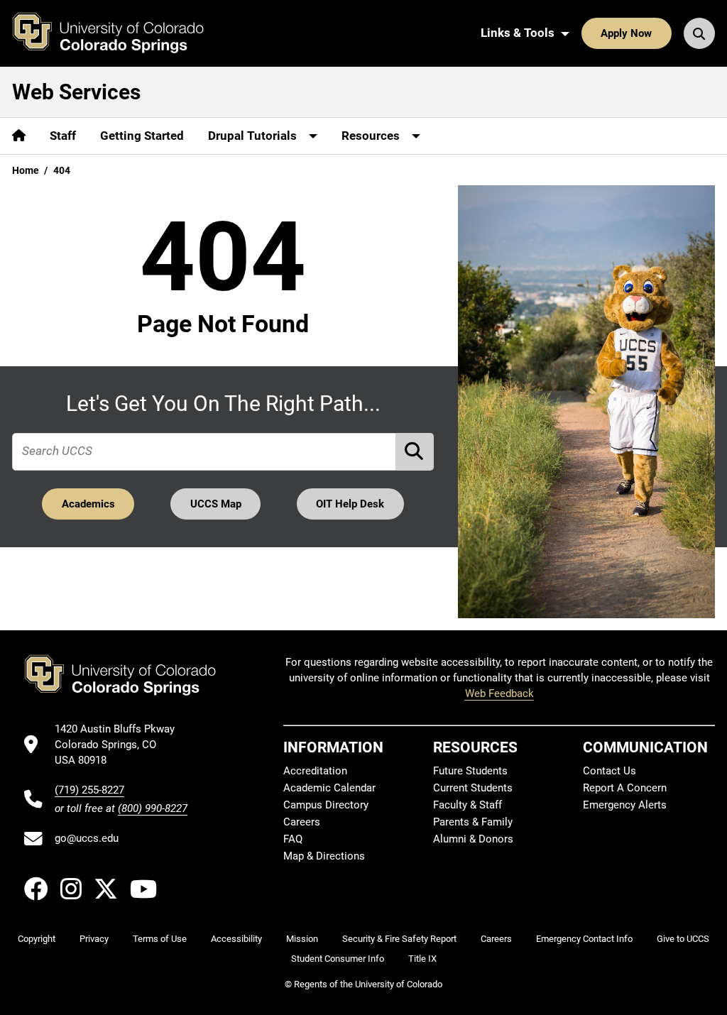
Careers (301, 822)
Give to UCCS (683, 938)
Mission (302, 938)
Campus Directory (325, 805)
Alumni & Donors (473, 839)
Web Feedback (499, 693)
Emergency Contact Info (584, 938)
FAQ (292, 839)
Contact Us (609, 770)
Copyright (36, 938)
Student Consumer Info (337, 958)
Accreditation (315, 770)
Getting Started (142, 135)
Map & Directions (324, 856)
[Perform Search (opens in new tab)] (415, 452)
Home (25, 170)
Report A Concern (625, 787)
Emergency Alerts (625, 805)
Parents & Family (473, 822)
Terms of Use (160, 938)
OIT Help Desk (350, 504)
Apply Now (626, 33)
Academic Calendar (329, 787)
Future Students (470, 770)
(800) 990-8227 (152, 808)
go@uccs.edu (87, 838)
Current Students (473, 787)
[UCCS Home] (118, 33)
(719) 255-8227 (89, 790)
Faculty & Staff (467, 805)
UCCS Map (215, 504)
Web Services (76, 91)
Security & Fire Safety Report (399, 938)
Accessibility (236, 938)
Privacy (94, 938)
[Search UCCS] (699, 33)
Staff (63, 135)
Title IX (422, 958)
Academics (88, 504)
